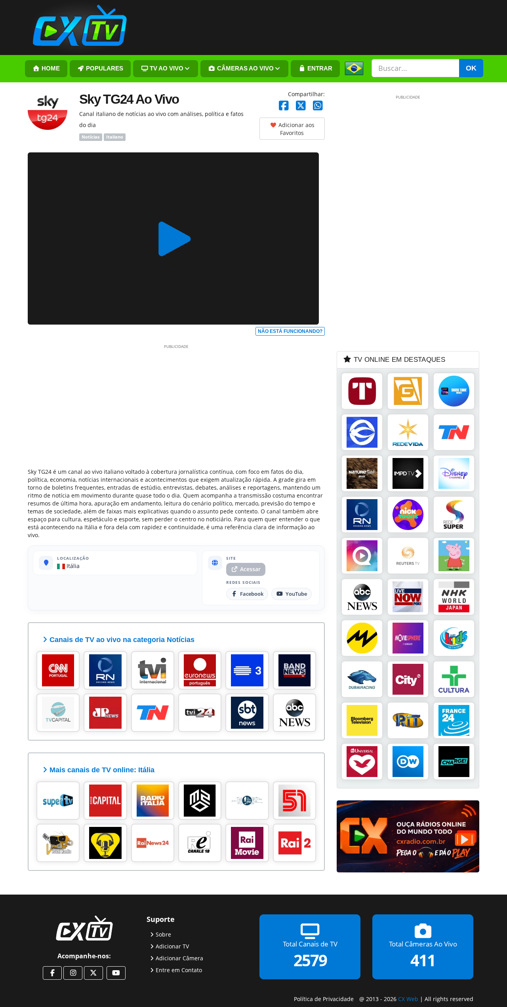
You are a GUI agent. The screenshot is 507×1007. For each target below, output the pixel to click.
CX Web (408, 999)
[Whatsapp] (318, 106)
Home (50, 68)
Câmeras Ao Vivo (244, 68)
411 (422, 960)
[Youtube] (116, 973)
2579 (310, 960)
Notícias (90, 137)
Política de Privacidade (324, 999)
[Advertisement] (176, 404)
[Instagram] (72, 973)
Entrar (319, 68)
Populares (103, 68)
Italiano (114, 137)
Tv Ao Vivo (165, 68)
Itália (72, 566)
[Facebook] (284, 106)
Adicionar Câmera (179, 958)
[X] (301, 106)
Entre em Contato (179, 970)
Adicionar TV (172, 946)
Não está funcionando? (290, 331)
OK (471, 68)
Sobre (163, 934)
